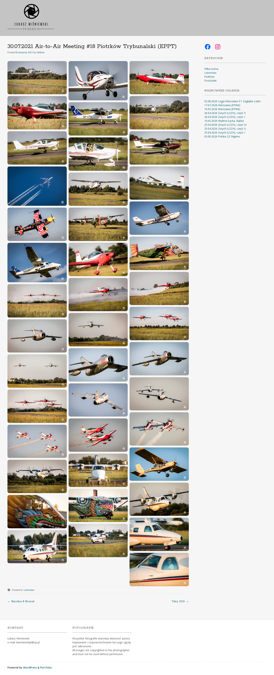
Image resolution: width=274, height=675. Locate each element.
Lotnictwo (29, 590)
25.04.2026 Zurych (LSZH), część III (225, 124)
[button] (37, 77)
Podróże (209, 76)
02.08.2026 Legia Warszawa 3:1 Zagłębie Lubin (232, 101)
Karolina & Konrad (20, 601)
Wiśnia (40, 52)
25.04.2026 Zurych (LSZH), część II (225, 128)
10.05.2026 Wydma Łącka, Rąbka (224, 121)
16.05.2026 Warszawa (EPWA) (222, 109)
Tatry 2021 (180, 601)
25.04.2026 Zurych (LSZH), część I (224, 132)
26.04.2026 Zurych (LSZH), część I (224, 117)
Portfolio (46, 667)
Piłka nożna (211, 69)
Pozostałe (210, 80)
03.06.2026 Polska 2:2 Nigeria (222, 136)
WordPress (30, 667)
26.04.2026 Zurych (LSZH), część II (225, 113)
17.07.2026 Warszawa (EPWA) (222, 105)
